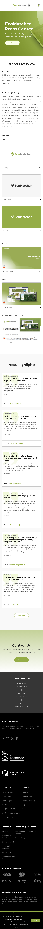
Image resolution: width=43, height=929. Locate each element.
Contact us (21, 660)
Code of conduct (8, 842)
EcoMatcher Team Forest (6, 837)
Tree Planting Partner (20, 833)
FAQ (23, 805)
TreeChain (5, 805)
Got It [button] (35, 920)
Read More (24, 924)
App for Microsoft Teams (11, 813)
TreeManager (7, 801)
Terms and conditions (6, 847)
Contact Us (12, 43)
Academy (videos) (28, 801)
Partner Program (21, 838)
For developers (7, 817)
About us (5, 831)
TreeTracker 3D (7, 793)
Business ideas (27, 809)
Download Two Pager (8, 858)
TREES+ (25, 793)
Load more (21, 615)
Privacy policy (7, 852)
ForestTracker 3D (8, 797)
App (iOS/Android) (8, 809)
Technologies (27, 797)
